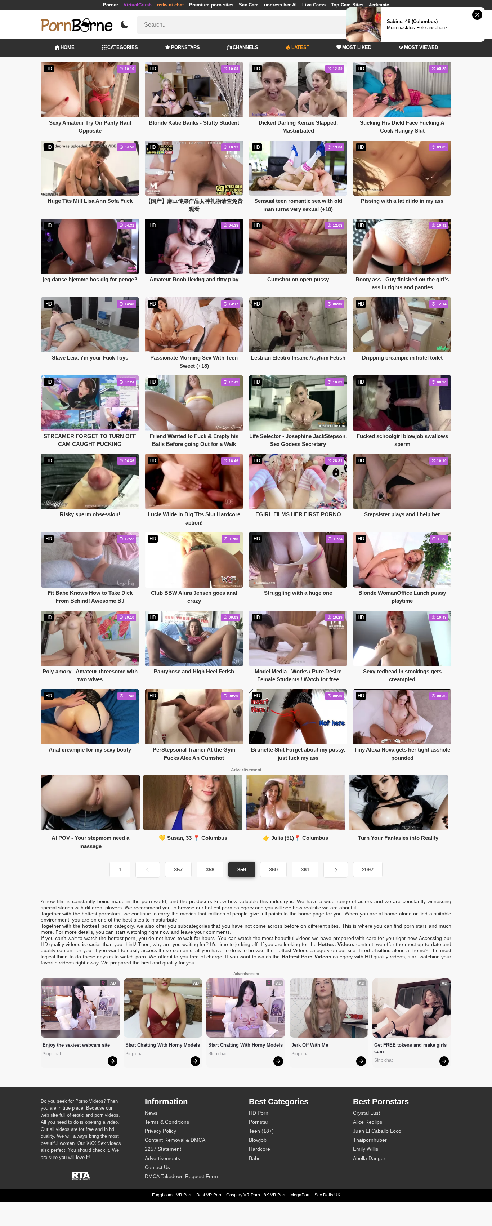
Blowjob (258, 1140)
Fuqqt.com (162, 1195)
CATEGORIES (122, 47)
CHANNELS (245, 47)
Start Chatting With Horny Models (162, 1045)
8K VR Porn (275, 1195)
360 (273, 869)
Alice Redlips (367, 1122)
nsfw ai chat (170, 5)
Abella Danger (369, 1158)
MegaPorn (300, 1195)
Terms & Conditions (167, 1122)
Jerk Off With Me (309, 1045)
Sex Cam (249, 5)
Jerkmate (379, 5)
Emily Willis (365, 1149)
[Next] (335, 870)
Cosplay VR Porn (243, 1195)
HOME (68, 47)
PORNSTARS (185, 47)
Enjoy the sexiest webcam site (76, 1045)
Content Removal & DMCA (175, 1140)
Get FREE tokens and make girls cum (411, 1048)
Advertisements (162, 1158)
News (151, 1113)
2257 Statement (163, 1149)
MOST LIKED (356, 47)
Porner (110, 5)
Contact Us (157, 1167)
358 (210, 869)
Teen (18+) (261, 1131)
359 (241, 869)
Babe (255, 1158)
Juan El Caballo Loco (377, 1131)
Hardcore (259, 1149)
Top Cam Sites (347, 5)
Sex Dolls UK (327, 1195)
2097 (368, 869)
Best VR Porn (209, 1195)
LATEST (300, 47)
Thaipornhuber (370, 1140)
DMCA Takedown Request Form (181, 1176)
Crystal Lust (366, 1113)
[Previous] (147, 870)
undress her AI (280, 5)
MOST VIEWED (421, 47)
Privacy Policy (160, 1131)
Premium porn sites (211, 5)
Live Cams (314, 5)
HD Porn (258, 1113)
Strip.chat (52, 1053)
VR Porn (184, 1195)
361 (305, 869)
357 (178, 869)
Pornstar (258, 1122)
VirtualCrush (138, 5)
